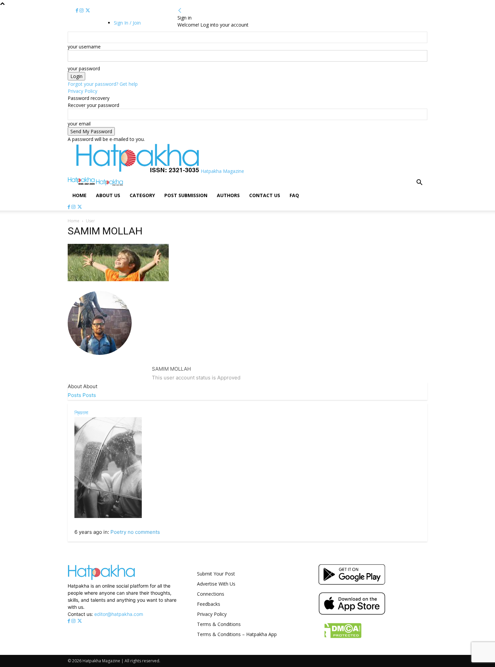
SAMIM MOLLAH (171, 369)
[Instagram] (82, 10)
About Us (108, 195)
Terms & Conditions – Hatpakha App (237, 634)
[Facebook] (77, 10)
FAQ (294, 195)
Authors (228, 195)
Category (142, 195)
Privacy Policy (82, 91)
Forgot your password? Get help (103, 84)
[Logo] (82, 184)
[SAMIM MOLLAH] (100, 360)
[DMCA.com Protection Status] (340, 638)
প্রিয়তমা (81, 412)
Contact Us (264, 195)
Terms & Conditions (219, 624)
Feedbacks (208, 604)
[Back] (179, 10)
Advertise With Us (216, 584)
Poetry (118, 532)
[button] (419, 183)
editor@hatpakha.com (118, 614)
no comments (144, 532)
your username (84, 46)
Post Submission (185, 195)
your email (79, 123)
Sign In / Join (127, 23)
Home (79, 195)
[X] (88, 10)
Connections (210, 594)
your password (84, 68)
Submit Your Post (216, 573)
